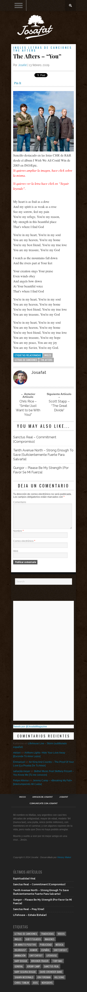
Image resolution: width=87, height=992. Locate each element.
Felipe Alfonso (21, 780)
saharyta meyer (21, 771)
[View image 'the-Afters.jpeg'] (43, 150)
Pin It (17, 83)
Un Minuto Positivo (25, 944)
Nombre (18, 531)
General (19, 966)
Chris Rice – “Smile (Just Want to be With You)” (28, 408)
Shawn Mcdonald (24, 977)
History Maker (64, 857)
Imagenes (49, 939)
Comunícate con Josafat (43, 803)
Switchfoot (60, 950)
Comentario (19, 502)
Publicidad (46, 944)
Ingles (20, 47)
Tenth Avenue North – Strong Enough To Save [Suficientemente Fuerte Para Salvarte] (43, 454)
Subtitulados (33, 939)
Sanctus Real (51, 966)
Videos (61, 933)
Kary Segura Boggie (25, 971)
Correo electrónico (24, 541)
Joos (35, 982)
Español (45, 950)
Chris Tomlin (22, 982)
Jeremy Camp (33, 966)
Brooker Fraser (40, 961)
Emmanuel (19, 762)
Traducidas (47, 933)
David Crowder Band (51, 971)
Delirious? (20, 950)
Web (15, 551)
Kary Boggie (21, 961)
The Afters (24, 50)
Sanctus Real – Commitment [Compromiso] (34, 439)
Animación (20, 955)
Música (59, 944)
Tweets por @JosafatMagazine (30, 726)
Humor (33, 950)
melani (17, 752)
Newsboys (47, 982)
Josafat (22, 65)
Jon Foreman (44, 977)
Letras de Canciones (50, 47)
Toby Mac (57, 961)
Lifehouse (52, 955)
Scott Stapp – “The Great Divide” (59, 405)
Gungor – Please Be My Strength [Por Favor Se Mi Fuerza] (41, 470)
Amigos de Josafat (42, 797)
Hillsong (59, 977)
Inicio (22, 797)
